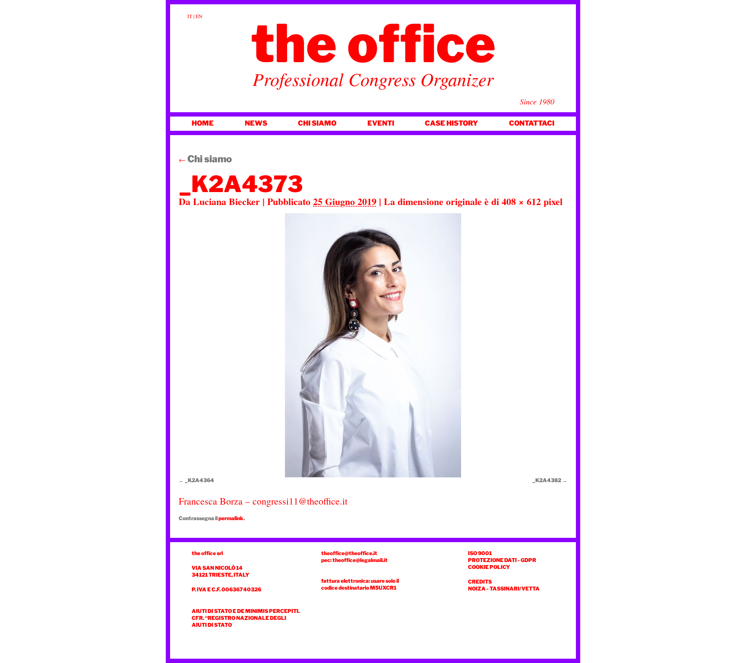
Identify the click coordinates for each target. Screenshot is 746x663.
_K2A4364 (199, 480)
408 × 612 (521, 201)
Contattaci (531, 123)
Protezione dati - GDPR (502, 560)
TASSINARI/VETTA (515, 588)
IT (189, 16)
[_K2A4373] (373, 345)
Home (203, 123)
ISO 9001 (480, 553)
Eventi (380, 123)
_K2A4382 (546, 480)
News (256, 123)
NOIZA (477, 588)
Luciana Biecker (226, 201)
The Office (373, 43)
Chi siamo (317, 123)
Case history (451, 123)
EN (199, 16)
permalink (230, 518)
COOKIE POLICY (489, 567)
